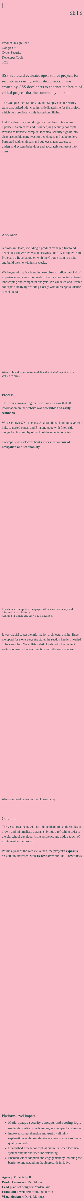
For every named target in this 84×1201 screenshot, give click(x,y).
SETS (75, 13)
